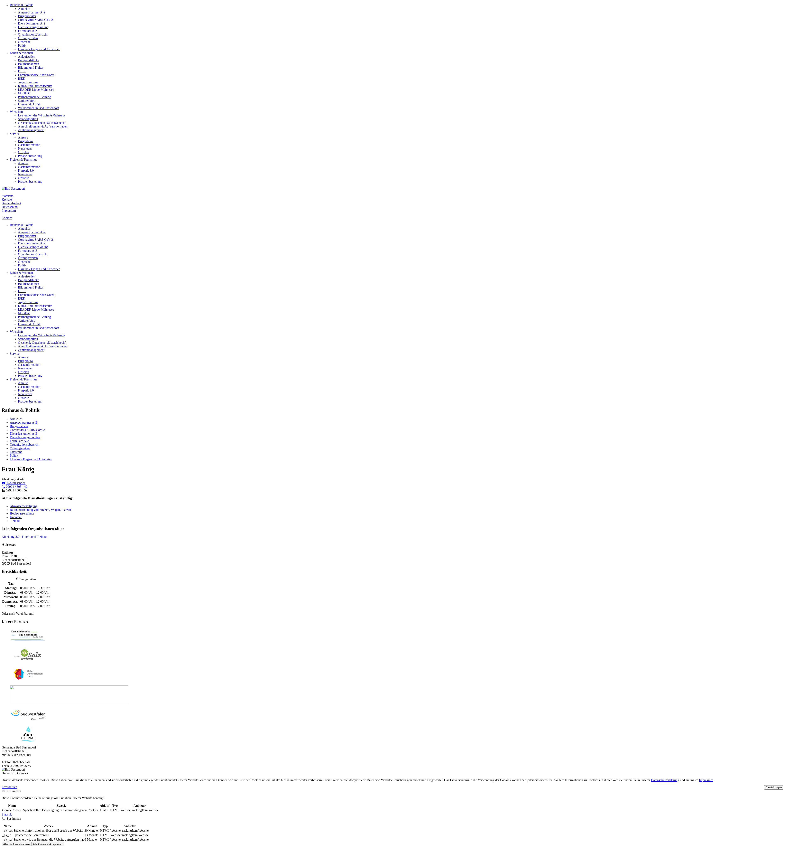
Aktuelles (24, 8)
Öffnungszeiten (28, 38)
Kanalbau (16, 517)
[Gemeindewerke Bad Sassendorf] (28, 641)
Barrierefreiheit (11, 203)
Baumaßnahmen (28, 64)
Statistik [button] (7, 814)
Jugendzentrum (28, 82)
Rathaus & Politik (21, 5)
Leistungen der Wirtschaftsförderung (41, 115)
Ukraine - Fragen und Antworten (39, 49)
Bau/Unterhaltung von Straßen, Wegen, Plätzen (40, 509)
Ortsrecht (24, 42)
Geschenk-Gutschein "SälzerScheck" (42, 122)
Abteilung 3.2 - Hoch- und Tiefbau (24, 536)
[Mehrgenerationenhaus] (28, 680)
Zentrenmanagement (31, 130)
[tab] (392, 787)
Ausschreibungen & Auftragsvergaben (42, 126)
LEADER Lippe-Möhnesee (36, 89)
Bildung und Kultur (30, 67)
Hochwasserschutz (22, 513)
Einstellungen (774, 787)
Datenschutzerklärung (665, 780)
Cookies (7, 218)
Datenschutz (10, 207)
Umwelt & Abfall (29, 104)
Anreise (23, 137)
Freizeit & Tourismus (23, 159)
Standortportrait (28, 119)
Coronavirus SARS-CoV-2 (35, 19)
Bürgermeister (27, 16)
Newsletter (25, 148)
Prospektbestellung (30, 156)
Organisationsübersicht (32, 34)
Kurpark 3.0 (26, 170)
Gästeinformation (29, 145)
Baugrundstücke (28, 60)
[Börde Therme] (28, 740)
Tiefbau (15, 520)
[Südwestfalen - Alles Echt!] (28, 721)
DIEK (22, 71)
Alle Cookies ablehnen (16, 844)
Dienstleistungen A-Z (32, 23)
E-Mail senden (16, 483)
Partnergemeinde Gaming (34, 97)
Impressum (9, 210)
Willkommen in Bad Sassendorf (38, 108)
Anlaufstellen (26, 56)
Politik (22, 45)
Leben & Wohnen (21, 53)
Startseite (7, 196)
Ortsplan (23, 152)
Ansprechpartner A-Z (32, 12)
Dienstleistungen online (33, 27)
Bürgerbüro (25, 141)
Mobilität (24, 93)
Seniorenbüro (26, 100)
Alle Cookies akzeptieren (47, 844)
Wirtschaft (16, 111)
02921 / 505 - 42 (16, 486)
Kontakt (7, 199)
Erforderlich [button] (9, 787)
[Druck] (69, 702)
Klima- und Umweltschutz (35, 86)
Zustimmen (13, 791)
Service (14, 133)
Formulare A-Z (27, 30)
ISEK (21, 78)
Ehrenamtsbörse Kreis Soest (36, 75)
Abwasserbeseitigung (23, 506)
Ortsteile (23, 178)
